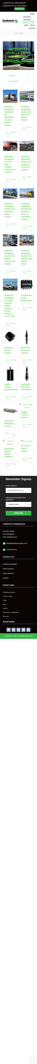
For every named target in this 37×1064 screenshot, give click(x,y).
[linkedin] (28, 630)
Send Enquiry (8, 133)
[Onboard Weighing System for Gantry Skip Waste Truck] (27, 240)
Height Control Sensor (24, 414)
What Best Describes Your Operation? (16, 499)
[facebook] (9, 630)
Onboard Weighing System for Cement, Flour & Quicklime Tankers (26, 211)
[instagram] (18, 630)
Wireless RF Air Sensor (8, 350)
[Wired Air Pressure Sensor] (27, 337)
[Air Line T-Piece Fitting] (27, 441)
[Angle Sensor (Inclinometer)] (10, 373)
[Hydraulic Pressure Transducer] (27, 373)
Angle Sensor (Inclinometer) (11, 387)
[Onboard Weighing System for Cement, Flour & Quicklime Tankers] (27, 193)
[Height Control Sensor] (27, 406)
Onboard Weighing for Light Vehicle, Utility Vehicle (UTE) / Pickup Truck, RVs (9, 305)
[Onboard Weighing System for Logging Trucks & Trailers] (27, 146)
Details (14, 132)
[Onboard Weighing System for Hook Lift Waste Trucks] (27, 96)
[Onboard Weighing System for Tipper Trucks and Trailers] (10, 240)
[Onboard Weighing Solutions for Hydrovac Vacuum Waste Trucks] (10, 96)
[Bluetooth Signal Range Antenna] (10, 442)
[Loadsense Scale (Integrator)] (27, 284)
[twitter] (14, 630)
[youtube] (23, 630)
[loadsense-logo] (10, 20)
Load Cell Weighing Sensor (9, 423)
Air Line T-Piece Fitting (26, 448)
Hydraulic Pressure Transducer (26, 387)
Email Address (11, 486)
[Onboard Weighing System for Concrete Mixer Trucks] (10, 193)
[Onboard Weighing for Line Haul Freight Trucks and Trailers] (10, 146)
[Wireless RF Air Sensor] (10, 337)
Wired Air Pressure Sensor (25, 350)
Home (16, 33)
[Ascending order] (28, 76)
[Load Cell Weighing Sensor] (10, 410)
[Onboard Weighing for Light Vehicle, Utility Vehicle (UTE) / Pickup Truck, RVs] (10, 284)
